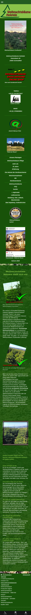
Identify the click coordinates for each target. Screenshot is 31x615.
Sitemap (3, 577)
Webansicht (26, 575)
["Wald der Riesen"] (15, 144)
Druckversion (6, 575)
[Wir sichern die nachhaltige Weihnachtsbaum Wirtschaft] (15, 355)
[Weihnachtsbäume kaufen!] (15, 213)
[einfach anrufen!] (16, 99)
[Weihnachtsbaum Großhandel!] (15, 35)
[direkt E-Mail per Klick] (15, 124)
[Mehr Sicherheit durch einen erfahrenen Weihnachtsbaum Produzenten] (15, 292)
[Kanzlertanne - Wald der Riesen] (15, 242)
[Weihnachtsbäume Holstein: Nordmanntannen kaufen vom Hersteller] (15, 435)
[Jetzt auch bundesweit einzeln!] (15, 74)
